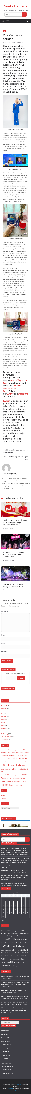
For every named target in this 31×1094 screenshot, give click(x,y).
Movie (3, 722)
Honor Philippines (18, 765)
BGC (22, 750)
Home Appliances (24, 762)
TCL (11, 781)
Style (2, 731)
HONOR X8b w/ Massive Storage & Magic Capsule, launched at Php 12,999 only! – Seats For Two (14, 873)
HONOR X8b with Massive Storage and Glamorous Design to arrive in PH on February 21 (14, 877)
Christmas (4, 755)
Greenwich (4, 762)
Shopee (23, 778)
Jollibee (14, 769)
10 (3, 906)
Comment (5, 611)
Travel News (4, 739)
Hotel (2, 769)
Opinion (3, 725)
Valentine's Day (12, 785)
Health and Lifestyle (11, 762)
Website (4, 652)
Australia (18, 750)
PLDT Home (8, 775)
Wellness (19, 785)
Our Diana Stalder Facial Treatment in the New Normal (15, 451)
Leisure (24, 768)
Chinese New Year (23, 753)
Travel (23, 781)
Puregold (15, 775)
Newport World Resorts (16, 772)
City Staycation (11, 755)
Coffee (17, 755)
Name (3, 635)
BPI (24, 750)
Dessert (21, 755)
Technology (4, 734)
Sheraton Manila (16, 778)
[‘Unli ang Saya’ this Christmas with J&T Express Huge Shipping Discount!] (15, 503)
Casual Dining (5, 753)
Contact (3, 798)
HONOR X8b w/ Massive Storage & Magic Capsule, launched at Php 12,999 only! (13, 865)
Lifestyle (3, 719)
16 (27, 906)
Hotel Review (8, 769)
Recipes (19, 775)
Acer (8, 750)
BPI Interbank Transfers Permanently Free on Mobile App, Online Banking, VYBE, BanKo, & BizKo (14, 1010)
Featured (4, 708)
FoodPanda (21, 758)
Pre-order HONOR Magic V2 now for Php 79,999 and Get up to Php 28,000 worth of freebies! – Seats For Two (15, 861)
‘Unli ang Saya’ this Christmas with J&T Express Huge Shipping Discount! (15, 522)
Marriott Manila (6, 772)
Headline (4, 716)
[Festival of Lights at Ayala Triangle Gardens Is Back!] (15, 568)
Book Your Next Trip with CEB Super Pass (16, 458)
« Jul (2, 921)
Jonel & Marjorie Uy (17, 42)
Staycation (4, 728)
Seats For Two (15, 6)
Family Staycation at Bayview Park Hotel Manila (15, 976)
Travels (4, 785)
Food (6, 759)
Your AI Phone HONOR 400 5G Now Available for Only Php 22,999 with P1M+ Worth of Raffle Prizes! (14, 852)
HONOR (5, 765)
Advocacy (4, 705)
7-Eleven (3, 750)
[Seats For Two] (3, 21)
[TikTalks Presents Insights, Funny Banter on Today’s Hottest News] (15, 536)
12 (11, 906)
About (3, 795)
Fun (5, 31)
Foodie (3, 711)
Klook (19, 769)
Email (3, 643)
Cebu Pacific (14, 753)
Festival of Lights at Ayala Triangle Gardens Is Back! (13, 585)
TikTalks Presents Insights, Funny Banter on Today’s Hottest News (13, 554)
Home (18, 762)
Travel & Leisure (6, 737)
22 (23, 909)
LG (2, 772)
